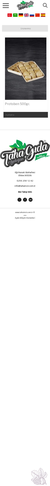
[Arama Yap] (44, 5)
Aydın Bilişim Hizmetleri (25, 218)
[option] (25, 68)
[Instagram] (19, 200)
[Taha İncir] (25, 5)
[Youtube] (30, 200)
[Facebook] (25, 200)
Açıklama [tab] (10, 114)
